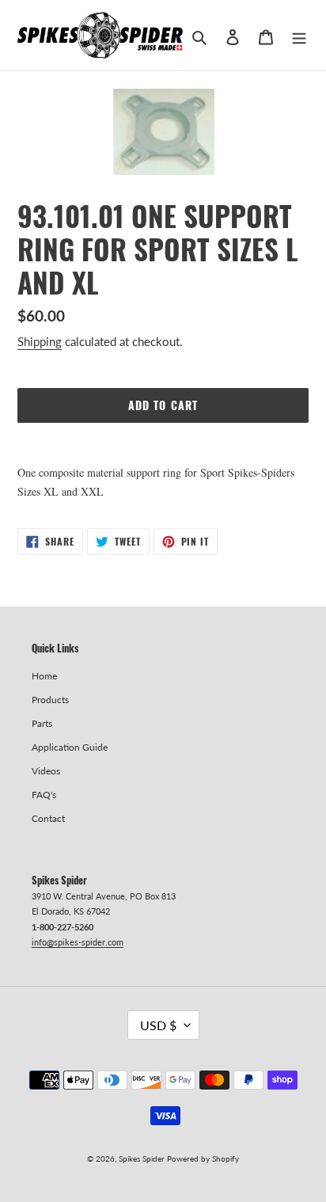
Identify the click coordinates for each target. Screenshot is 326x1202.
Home (44, 676)
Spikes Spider (142, 1158)
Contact (48, 818)
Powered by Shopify (203, 1158)
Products (50, 700)
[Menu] (299, 35)
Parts (42, 723)
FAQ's (44, 795)
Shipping (39, 341)
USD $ (158, 1025)
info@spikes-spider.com (77, 942)
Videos (46, 771)
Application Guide (70, 747)
